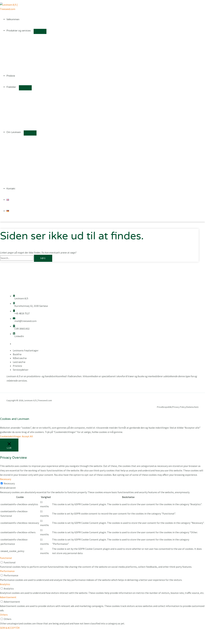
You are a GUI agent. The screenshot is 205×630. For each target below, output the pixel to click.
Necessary (9, 483)
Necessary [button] (5, 479)
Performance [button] (7, 571)
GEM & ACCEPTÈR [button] (10, 627)
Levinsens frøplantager (25, 350)
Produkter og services (18, 30)
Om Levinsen (13, 132)
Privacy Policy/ (179, 407)
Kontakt (10, 188)
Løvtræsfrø (19, 362)
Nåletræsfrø (20, 358)
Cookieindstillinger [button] (10, 436)
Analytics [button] (5, 584)
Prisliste (10, 75)
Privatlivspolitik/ (164, 407)
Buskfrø (17, 354)
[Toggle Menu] (40, 31)
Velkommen (12, 19)
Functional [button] (6, 558)
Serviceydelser (20, 369)
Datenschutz (193, 407)
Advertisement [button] (8, 597)
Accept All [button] (27, 436)
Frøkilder (11, 87)
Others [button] (4, 614)
